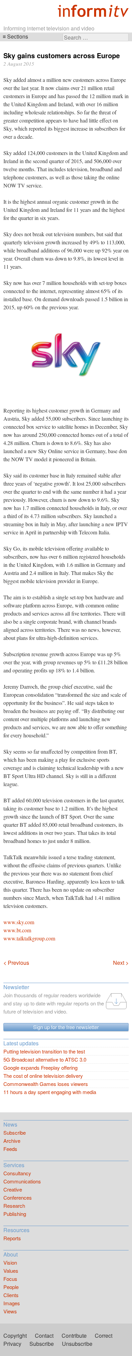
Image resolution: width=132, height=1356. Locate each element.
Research (14, 1205)
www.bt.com (17, 930)
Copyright (15, 1335)
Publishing (14, 1213)
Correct (103, 1335)
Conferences (17, 1197)
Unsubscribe (77, 1344)
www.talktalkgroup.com (29, 938)
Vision (10, 1262)
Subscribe (14, 1132)
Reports (12, 1238)
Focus (10, 1278)
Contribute (74, 1335)
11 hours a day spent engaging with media (49, 1091)
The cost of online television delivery (43, 1075)
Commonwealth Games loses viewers (45, 1083)
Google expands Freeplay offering (40, 1067)
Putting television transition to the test (44, 1051)
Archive (11, 1140)
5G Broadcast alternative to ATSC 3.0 (44, 1059)
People (11, 1286)
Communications (22, 1181)
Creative (12, 1189)
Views (10, 1311)
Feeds (10, 1148)
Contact (44, 1335)
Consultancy (17, 1173)
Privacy (12, 1344)
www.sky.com (18, 922)
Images (11, 1303)
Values (10, 1270)
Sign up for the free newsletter (66, 1026)
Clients (11, 1294)
